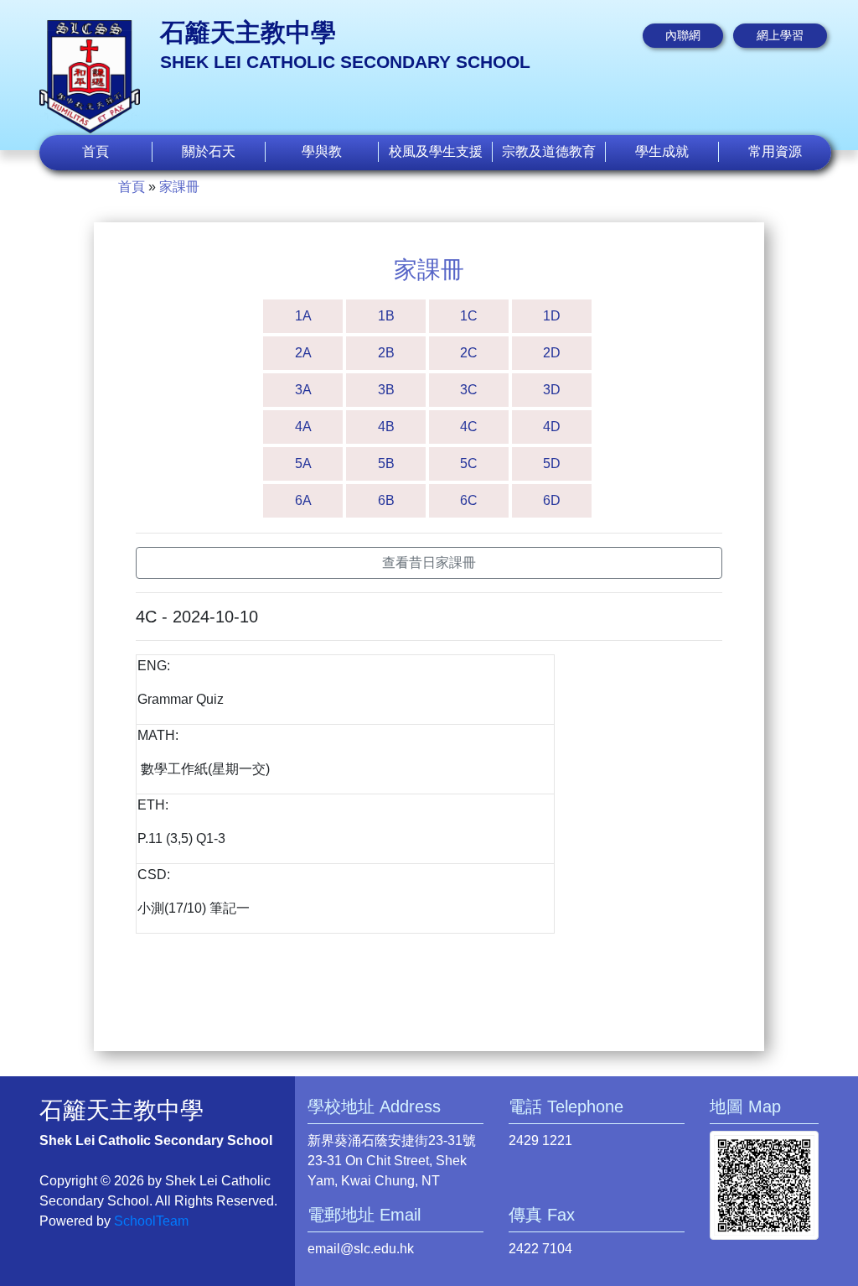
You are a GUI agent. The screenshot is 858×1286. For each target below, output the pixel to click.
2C (469, 353)
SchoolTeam (151, 1221)
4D (552, 426)
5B (386, 463)
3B (386, 390)
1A (303, 316)
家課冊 (179, 187)
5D (552, 463)
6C (469, 500)
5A (303, 463)
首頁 (95, 151)
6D (552, 500)
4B (386, 426)
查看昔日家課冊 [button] (429, 562)
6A (303, 500)
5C (469, 463)
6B (386, 500)
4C (469, 426)
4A (303, 426)
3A (303, 390)
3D (552, 390)
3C (469, 390)
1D (552, 316)
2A (303, 353)
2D (552, 353)
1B (386, 316)
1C (469, 316)
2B (386, 353)
